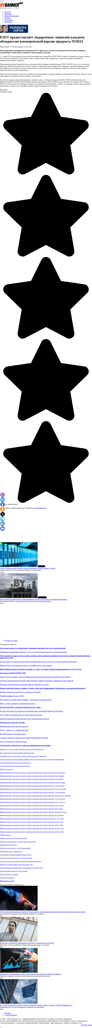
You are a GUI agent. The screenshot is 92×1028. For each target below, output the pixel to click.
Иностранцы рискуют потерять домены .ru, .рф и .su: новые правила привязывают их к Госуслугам (40, 669)
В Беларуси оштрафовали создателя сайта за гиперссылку (18, 841)
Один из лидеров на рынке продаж (13, 742)
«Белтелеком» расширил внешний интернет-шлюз (15, 855)
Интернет (8, 14)
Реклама (7, 1013)
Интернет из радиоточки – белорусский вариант (15, 848)
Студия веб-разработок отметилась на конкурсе (15, 766)
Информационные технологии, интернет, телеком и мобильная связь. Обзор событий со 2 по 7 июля (31, 809)
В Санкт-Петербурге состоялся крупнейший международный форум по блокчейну (31, 711)
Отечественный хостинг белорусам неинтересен (15, 763)
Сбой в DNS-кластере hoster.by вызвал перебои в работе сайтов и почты (27, 568)
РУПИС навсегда (5, 835)
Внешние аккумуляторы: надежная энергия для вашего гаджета (24, 684)
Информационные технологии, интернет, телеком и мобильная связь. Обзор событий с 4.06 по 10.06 (31, 822)
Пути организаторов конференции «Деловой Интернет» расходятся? (21, 868)
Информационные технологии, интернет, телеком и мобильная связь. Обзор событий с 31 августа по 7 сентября (35, 795)
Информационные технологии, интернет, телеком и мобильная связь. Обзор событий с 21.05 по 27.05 (32, 828)
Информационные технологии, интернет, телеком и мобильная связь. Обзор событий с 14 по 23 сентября (33, 789)
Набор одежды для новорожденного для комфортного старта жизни (26, 665)
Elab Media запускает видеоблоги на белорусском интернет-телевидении (23, 756)
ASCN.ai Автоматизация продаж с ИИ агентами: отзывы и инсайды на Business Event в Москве (36, 681)
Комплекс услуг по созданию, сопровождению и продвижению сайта (22, 749)
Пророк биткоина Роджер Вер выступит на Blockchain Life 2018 (24, 719)
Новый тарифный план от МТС (12, 696)
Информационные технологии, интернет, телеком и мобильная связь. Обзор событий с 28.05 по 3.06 (31, 825)
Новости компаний (11, 16)
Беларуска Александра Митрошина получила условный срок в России (27, 943)
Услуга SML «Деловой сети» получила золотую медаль (21, 715)
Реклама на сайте (11, 641)
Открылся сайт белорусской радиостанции (13, 838)
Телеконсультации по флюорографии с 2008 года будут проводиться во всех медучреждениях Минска (32, 759)
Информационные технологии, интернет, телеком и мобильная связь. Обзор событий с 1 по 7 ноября (31, 779)
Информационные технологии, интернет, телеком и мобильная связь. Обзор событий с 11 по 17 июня (32, 818)
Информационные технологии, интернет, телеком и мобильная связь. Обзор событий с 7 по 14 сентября (32, 792)
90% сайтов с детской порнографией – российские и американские (25, 700)
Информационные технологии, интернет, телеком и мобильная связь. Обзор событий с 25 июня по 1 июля (33, 812)
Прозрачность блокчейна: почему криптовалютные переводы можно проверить (30, 974)
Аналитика (8, 20)
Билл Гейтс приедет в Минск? (9, 874)
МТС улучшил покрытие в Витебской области (18, 703)
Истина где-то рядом (6, 769)
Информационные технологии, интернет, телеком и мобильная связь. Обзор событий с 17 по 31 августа (32, 799)
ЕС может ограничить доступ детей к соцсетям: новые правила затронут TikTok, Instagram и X (36, 1005)
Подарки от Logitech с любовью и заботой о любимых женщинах (20, 861)
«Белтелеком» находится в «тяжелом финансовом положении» (25, 745)
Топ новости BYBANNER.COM (13, 673)
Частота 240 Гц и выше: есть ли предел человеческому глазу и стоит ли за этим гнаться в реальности (38, 662)
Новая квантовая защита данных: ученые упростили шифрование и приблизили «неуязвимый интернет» (43, 688)
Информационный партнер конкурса (14, 726)
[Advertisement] (46, 526)
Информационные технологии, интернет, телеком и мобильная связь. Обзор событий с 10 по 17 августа (32, 802)
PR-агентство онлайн (7, 881)
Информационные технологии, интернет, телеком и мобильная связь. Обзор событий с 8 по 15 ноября (32, 776)
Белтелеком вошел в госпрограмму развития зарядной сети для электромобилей (33, 648)
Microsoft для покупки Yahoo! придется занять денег (16, 864)
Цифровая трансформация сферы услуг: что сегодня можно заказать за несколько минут (33, 652)
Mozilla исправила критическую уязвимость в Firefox (20, 692)
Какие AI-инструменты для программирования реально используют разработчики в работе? (35, 677)
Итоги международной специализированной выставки (17, 753)
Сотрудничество (10, 1015)
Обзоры (7, 18)
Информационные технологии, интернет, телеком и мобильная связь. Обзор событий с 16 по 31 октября (32, 782)
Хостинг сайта (86, 1025)
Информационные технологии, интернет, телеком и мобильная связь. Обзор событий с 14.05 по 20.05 (32, 832)
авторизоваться (40, 508)
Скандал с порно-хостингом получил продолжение (16, 858)
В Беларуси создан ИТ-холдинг (12, 723)
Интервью (8, 22)
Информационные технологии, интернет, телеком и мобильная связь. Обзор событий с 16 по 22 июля (32, 805)
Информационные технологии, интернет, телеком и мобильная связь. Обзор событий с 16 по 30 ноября (32, 772)
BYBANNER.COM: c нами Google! (11, 851)
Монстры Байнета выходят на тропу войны (13, 871)
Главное (7, 12)
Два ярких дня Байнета (7, 878)
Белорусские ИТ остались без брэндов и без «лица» (20, 707)
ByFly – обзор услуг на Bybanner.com (14, 730)
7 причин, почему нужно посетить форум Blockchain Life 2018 (24, 738)
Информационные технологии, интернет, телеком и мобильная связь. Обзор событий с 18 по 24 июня (32, 815)
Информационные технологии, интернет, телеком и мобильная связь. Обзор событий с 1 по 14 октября (32, 786)
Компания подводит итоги (8, 845)
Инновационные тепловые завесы (13, 734)
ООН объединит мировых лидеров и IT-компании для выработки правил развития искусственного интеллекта (42, 912)
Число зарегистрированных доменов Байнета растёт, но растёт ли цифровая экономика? (34, 599)
